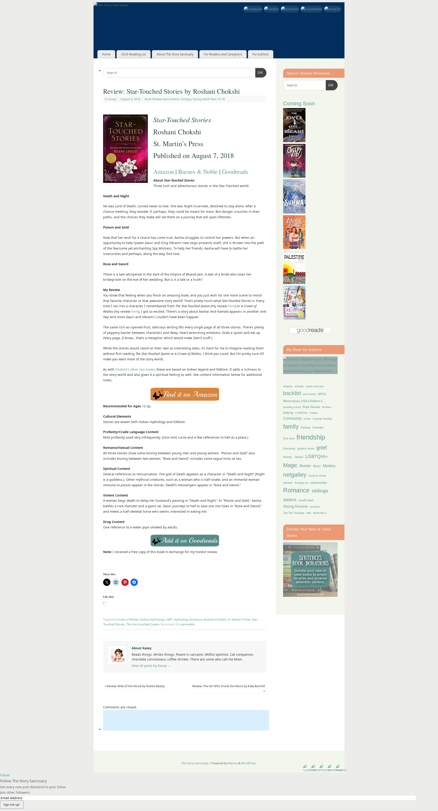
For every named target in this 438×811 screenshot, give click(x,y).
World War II (320, 513)
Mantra (233, 763)
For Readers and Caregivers (223, 54)
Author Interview (315, 386)
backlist (292, 393)
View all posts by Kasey (151, 665)
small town (306, 500)
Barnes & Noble (198, 171)
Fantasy (186, 99)
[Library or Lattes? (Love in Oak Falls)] (294, 248)
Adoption (288, 386)
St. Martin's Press (238, 619)
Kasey (112, 99)
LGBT (168, 619)
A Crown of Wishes (126, 619)
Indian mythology (152, 619)
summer (315, 506)
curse (307, 418)
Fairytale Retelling (322, 418)
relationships (318, 482)
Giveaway (289, 448)
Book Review (311, 407)
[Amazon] (332, 9)
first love (289, 438)
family (291, 426)
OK (259, 72)
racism (288, 482)
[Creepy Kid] (294, 176)
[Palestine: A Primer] (294, 283)
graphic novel (305, 448)
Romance (195, 619)
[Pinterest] (289, 9)
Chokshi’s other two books (135, 369)
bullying (288, 412)
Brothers (327, 407)
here (231, 306)
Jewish (298, 457)
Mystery (329, 466)
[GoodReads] (311, 9)
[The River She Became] (294, 141)
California (301, 412)
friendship (311, 437)
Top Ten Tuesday (293, 513)
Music (317, 466)
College (313, 412)
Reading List (301, 482)
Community (292, 418)
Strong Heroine (295, 506)
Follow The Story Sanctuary (23, 780)
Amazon (163, 171)
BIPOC (322, 394)
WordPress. (249, 763)
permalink (188, 624)
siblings (320, 490)
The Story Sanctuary (194, 763)
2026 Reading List (133, 54)
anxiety (299, 386)
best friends (309, 394)
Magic (290, 465)
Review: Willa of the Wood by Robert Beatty (135, 686)
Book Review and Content (162, 99)
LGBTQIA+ (316, 456)
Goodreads (235, 171)
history (287, 457)
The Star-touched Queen (142, 624)
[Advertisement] (186, 720)
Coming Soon (299, 104)
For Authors (260, 54)
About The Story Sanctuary (174, 54)
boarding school (292, 407)
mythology (181, 619)
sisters (289, 499)
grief (321, 447)
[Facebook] (252, 9)
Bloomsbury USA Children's (303, 401)
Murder (305, 466)
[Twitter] (271, 9)
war (308, 513)
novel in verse (317, 475)
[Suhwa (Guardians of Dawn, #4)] (294, 212)
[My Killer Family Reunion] (294, 318)
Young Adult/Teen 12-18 (209, 99)
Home (106, 54)
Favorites (318, 427)
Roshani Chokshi (214, 619)
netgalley (294, 474)
